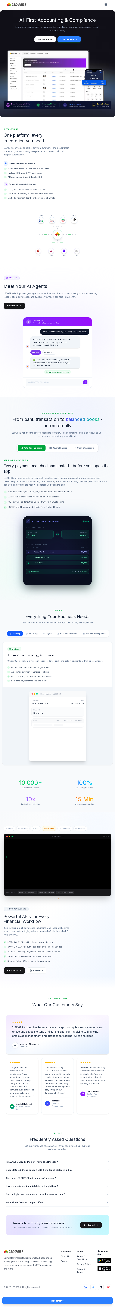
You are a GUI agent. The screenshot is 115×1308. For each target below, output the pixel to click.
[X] (101, 1287)
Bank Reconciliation (68, 633)
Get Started (43, 39)
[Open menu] (105, 4)
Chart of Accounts (85, 448)
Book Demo (57, 1300)
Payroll (49, 633)
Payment (81, 828)
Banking (24, 828)
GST (37, 828)
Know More (12, 970)
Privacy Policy (84, 1264)
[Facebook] (93, 1287)
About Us (65, 1256)
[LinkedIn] (85, 1287)
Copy (107, 836)
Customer (66, 828)
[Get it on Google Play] (104, 1260)
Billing (10, 828)
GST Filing (33, 633)
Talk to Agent (67, 39)
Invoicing (16, 633)
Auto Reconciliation (33, 448)
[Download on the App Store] (104, 1268)
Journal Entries (60, 448)
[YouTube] (108, 1287)
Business (50, 828)
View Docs (38, 970)
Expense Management (96, 633)
